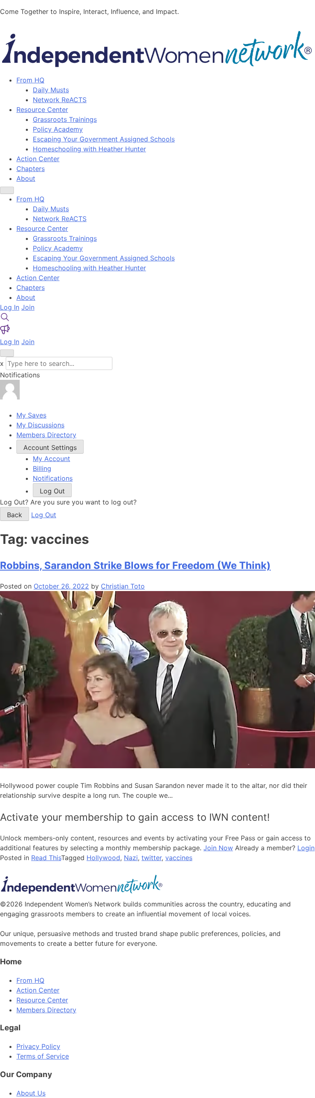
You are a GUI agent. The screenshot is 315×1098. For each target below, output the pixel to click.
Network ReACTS (60, 100)
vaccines (178, 858)
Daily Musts (51, 90)
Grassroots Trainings (65, 119)
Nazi (131, 858)
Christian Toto (123, 586)
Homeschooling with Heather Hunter (89, 149)
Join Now (218, 848)
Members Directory (46, 1010)
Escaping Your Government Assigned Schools (104, 139)
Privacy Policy (38, 1046)
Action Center (37, 159)
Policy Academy (58, 129)
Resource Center (42, 109)
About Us (31, 1093)
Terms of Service (42, 1056)
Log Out (43, 515)
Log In (9, 307)
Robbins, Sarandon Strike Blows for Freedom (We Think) (135, 565)
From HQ (30, 80)
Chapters (30, 168)
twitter (152, 858)
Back (14, 515)
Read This (46, 858)
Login (306, 848)
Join (27, 307)
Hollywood (103, 858)
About (25, 178)
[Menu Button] (7, 190)
